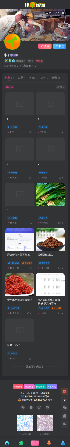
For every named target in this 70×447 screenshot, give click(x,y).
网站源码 (28, 262)
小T (6, 55)
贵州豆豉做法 (45, 254)
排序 (59, 87)
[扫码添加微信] (64, 407)
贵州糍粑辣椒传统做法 (19, 299)
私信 (61, 46)
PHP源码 (15, 262)
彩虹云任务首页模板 (18, 254)
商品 (21, 78)
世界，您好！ (14, 345)
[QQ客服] (64, 399)
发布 (9, 87)
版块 (56, 78)
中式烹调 (45, 262)
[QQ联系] (64, 416)
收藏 (33, 78)
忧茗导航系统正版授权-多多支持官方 (49, 301)
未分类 (14, 127)
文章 (9, 78)
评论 (44, 78)
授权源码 (45, 308)
